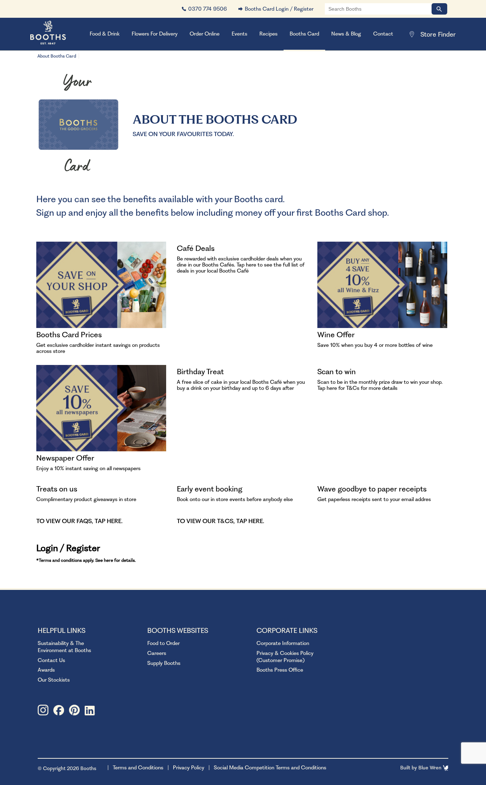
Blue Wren (430, 767)
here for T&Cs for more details (362, 388)
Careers (156, 653)
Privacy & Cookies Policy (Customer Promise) (285, 656)
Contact (383, 34)
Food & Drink (105, 34)
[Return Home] (57, 34)
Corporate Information (283, 643)
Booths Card (304, 34)
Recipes (268, 34)
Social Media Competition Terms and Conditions (270, 767)
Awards (46, 670)
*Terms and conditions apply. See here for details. (86, 560)
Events (239, 34)
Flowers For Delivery (155, 34)
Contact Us (51, 660)
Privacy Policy (188, 767)
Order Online (205, 34)
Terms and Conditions (138, 767)
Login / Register (68, 548)
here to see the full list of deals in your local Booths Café (241, 268)
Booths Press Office (280, 670)
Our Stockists (54, 680)
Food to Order (163, 643)
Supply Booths (163, 663)
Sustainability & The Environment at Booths (64, 647)
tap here (108, 521)
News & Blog (346, 34)
